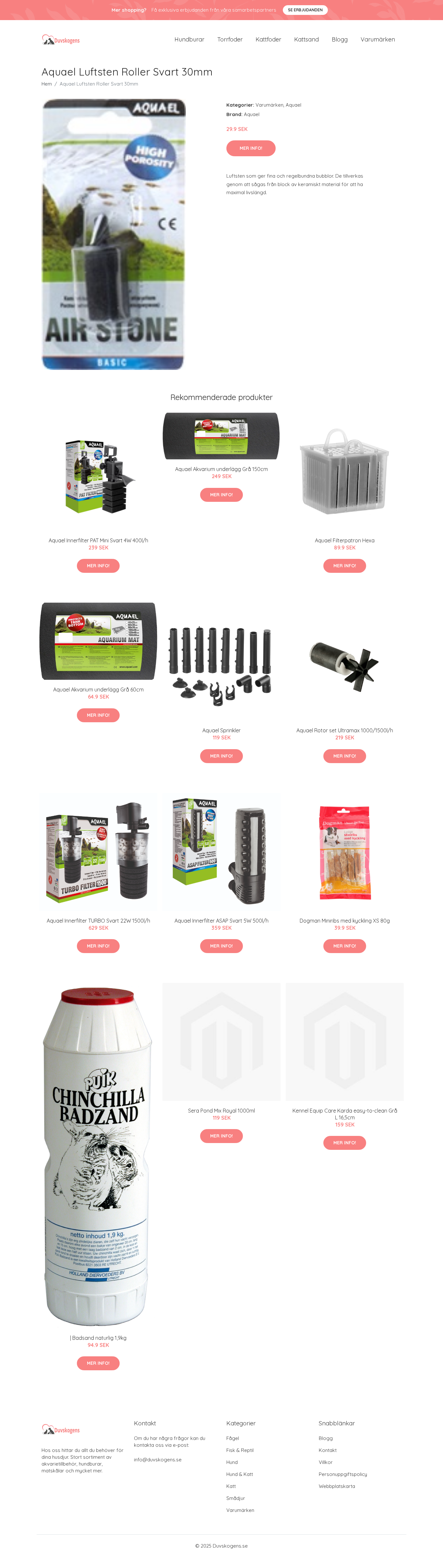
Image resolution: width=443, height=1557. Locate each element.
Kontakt (328, 1450)
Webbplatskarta (337, 1486)
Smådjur (235, 1498)
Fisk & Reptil (240, 1450)
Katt (231, 1486)
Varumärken (378, 39)
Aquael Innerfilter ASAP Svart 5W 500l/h (221, 920)
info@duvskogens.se (158, 1460)
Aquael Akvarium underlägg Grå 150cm (221, 469)
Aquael (293, 105)
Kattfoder (268, 39)
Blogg (340, 39)
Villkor (326, 1462)
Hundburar (189, 39)
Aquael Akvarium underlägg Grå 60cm (98, 689)
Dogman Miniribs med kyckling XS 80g (345, 920)
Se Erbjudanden (305, 9)
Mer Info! (251, 148)
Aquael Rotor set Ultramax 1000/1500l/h (344, 730)
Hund (232, 1462)
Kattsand (306, 39)
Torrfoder (230, 39)
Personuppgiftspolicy (343, 1474)
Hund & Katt (239, 1474)
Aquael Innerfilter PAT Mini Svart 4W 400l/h (98, 540)
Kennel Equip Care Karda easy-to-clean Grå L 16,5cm (345, 1114)
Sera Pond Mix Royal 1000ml (221, 1110)
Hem (47, 84)
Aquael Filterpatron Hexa (345, 540)
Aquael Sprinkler (221, 730)
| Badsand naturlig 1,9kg (98, 1338)
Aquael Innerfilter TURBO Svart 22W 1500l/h (98, 920)
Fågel (232, 1438)
